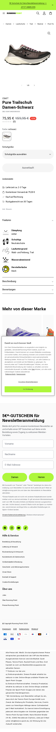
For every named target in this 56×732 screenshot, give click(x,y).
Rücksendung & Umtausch (12, 552)
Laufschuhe (20, 24)
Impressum (6, 629)
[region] (28, 366)
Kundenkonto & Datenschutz (13, 557)
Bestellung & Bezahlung (11, 542)
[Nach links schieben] (22, 85)
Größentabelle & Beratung (12, 562)
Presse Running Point (10, 605)
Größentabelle (7, 179)
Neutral (40, 24)
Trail (31, 24)
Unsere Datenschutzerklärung (13, 515)
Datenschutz (24, 629)
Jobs (4, 595)
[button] (4, 13)
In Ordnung (28, 389)
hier (33, 369)
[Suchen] (38, 13)
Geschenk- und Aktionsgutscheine (15, 567)
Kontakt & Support (9, 577)
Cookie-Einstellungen (10, 582)
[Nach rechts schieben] (34, 85)
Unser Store (6, 572)
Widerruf (34, 629)
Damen (8, 24)
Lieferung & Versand (10, 547)
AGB (15, 629)
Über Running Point (9, 600)
